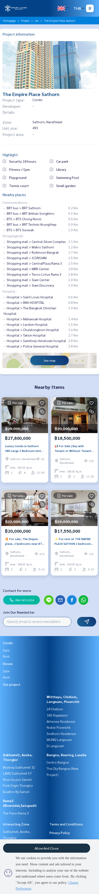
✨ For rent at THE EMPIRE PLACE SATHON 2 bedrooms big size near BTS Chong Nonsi (73, 541)
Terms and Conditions (66, 824)
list (36, 20)
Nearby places (14, 194)
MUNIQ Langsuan (59, 739)
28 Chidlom (55, 709)
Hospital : (9, 291)
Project (25, 20)
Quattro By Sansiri (16, 791)
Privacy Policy (60, 832)
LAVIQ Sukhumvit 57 (17, 773)
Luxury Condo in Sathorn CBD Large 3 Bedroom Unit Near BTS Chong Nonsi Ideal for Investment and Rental (24, 448)
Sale (6, 650)
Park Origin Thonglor (18, 785)
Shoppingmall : (13, 236)
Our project (11, 684)
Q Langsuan (55, 746)
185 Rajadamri (57, 715)
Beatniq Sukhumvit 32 (19, 767)
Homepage (9, 20)
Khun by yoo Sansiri (17, 779)
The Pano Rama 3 (16, 813)
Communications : (15, 202)
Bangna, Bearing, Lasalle (66, 755)
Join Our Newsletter (19, 612)
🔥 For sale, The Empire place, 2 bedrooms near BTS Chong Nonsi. (24, 541)
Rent (6, 656)
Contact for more (17, 590)
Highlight (10, 154)
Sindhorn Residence (61, 733)
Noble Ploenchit (59, 727)
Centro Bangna (58, 762)
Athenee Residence (61, 721)
